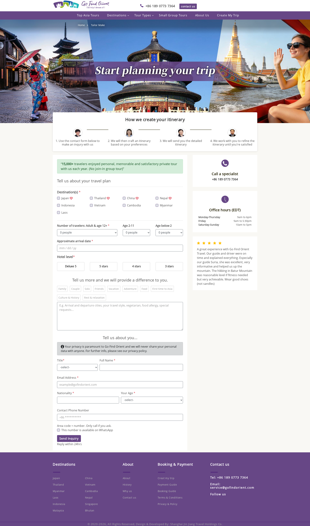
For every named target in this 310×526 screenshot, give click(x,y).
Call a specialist (225, 174)
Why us (127, 491)
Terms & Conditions (170, 497)
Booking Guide (167, 491)
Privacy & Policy (167, 504)
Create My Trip (228, 15)
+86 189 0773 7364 (160, 6)
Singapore (91, 504)
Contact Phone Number (73, 410)
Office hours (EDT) (225, 210)
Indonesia (68, 205)
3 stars (169, 266)
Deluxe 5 (70, 266)
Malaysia (58, 510)
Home (81, 25)
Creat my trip (166, 478)
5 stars (103, 266)
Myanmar (166, 205)
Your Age (128, 393)
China (131, 198)
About (126, 478)
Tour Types (142, 15)
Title (60, 360)
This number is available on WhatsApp (87, 430)
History (127, 484)
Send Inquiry (69, 438)
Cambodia (134, 205)
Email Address (68, 378)
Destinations (116, 15)
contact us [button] (188, 6)
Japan (65, 198)
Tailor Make (98, 25)
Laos (64, 212)
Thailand (100, 198)
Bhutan (89, 510)
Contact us (129, 497)
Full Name (107, 360)
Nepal (164, 198)
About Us (202, 15)
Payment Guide (167, 484)
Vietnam (99, 205)
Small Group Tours (173, 15)
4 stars (136, 266)
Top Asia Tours (88, 15)
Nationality (65, 393)
